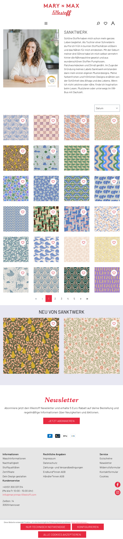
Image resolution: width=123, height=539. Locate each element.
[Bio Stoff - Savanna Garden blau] (46, 188)
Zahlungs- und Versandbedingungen (63, 467)
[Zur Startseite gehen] (61, 10)
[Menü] (46, 23)
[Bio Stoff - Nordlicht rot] (76, 279)
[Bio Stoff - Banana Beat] (107, 279)
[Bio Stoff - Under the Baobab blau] (76, 219)
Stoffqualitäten (11, 467)
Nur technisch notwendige (45, 527)
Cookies (104, 476)
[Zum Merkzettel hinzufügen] (23, 120)
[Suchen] (98, 23)
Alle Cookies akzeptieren (62, 534)
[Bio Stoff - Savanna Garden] (16, 188)
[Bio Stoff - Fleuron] (107, 127)
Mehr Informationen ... (79, 522)
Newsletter (106, 462)
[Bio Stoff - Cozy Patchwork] (46, 127)
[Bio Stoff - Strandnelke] (107, 219)
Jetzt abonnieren (61, 421)
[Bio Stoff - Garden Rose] (76, 127)
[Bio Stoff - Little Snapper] (76, 158)
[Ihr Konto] (113, 23)
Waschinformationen (14, 458)
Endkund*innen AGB (54, 471)
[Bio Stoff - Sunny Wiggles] (16, 219)
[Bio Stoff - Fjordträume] (16, 279)
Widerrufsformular (110, 467)
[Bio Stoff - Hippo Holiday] (46, 158)
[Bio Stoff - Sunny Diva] (107, 188)
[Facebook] (117, 484)
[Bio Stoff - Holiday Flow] (107, 158)
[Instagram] (117, 492)
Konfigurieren (87, 527)
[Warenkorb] (118, 22)
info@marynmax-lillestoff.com (19, 494)
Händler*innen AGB (53, 476)
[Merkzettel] (105, 23)
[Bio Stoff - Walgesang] (46, 249)
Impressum (49, 458)
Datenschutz (50, 462)
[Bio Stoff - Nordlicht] (46, 279)
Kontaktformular (109, 471)
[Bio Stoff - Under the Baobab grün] (46, 219)
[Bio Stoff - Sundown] (76, 188)
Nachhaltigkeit (11, 462)
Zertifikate (8, 471)
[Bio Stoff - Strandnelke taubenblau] (16, 249)
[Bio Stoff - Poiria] (16, 158)
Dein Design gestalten (14, 476)
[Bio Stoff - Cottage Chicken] (16, 127)
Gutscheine (106, 458)
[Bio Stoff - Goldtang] (76, 249)
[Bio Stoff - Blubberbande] (107, 249)
